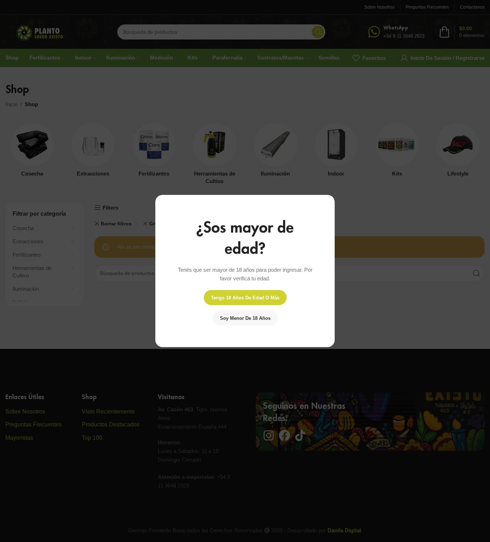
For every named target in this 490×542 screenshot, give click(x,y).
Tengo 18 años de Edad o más (245, 297)
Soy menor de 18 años (245, 318)
